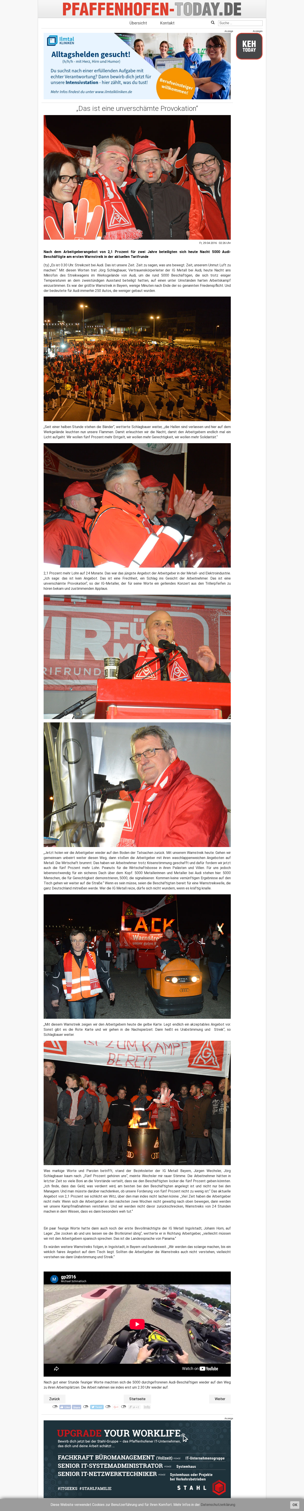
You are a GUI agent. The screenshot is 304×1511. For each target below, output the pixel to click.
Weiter (220, 1399)
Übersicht (138, 23)
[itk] (137, 65)
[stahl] (137, 1458)
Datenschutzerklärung (218, 1505)
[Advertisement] (249, 129)
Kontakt (167, 23)
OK (294, 1505)
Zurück (54, 1399)
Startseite (137, 1399)
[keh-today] (249, 46)
